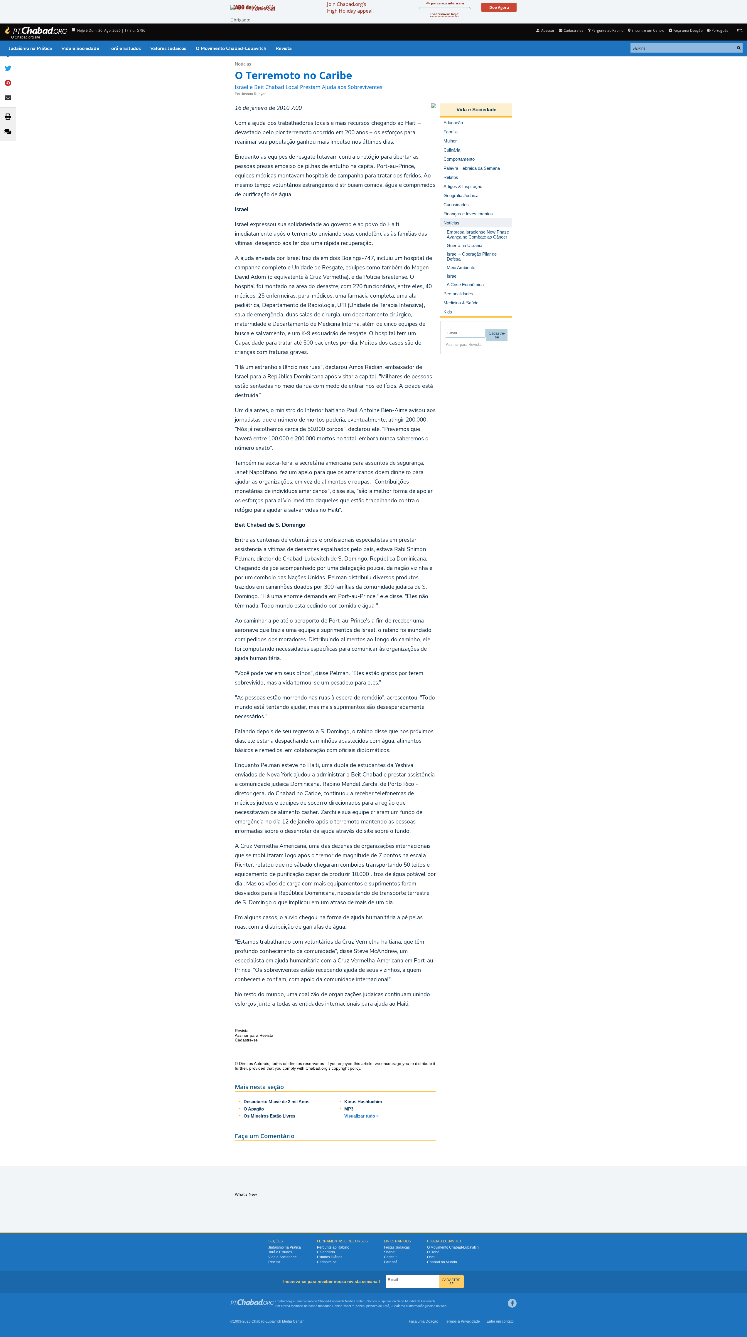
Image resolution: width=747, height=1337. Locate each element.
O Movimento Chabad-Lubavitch (231, 48)
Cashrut (390, 1257)
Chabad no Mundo (442, 1262)
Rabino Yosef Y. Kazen (348, 1306)
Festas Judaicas (397, 1247)
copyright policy (346, 1068)
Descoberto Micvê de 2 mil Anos (276, 1101)
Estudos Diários (329, 1257)
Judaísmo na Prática (30, 48)
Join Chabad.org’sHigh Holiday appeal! (350, 7)
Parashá (390, 1262)
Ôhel (431, 1257)
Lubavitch (337, 1301)
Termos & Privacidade (462, 1321)
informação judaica (422, 1306)
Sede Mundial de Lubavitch (416, 1301)
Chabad (323, 1301)
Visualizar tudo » (361, 1115)
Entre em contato (500, 1321)
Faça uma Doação (687, 30)
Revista (284, 48)
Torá (386, 1306)
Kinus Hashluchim (363, 1101)
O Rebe (433, 1252)
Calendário (326, 1252)
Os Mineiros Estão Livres (269, 1115)
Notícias (243, 64)
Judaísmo (398, 1306)
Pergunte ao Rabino (607, 30)
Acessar (547, 30)
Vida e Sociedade (80, 48)
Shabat (389, 1252)
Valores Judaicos (168, 48)
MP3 (348, 1108)
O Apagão (254, 1108)
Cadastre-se (327, 1262)
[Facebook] (512, 1303)
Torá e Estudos (125, 48)
